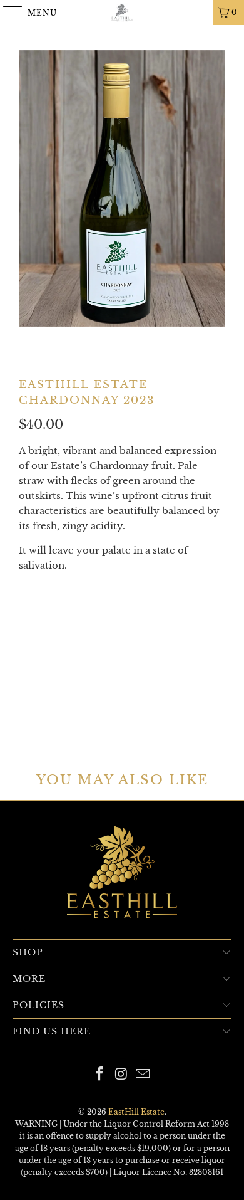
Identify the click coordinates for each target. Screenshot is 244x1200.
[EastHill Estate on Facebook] (99, 1075)
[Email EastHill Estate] (143, 1075)
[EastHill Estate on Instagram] (121, 1075)
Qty (26, 589)
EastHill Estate (136, 1112)
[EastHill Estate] (122, 12)
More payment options (122, 714)
